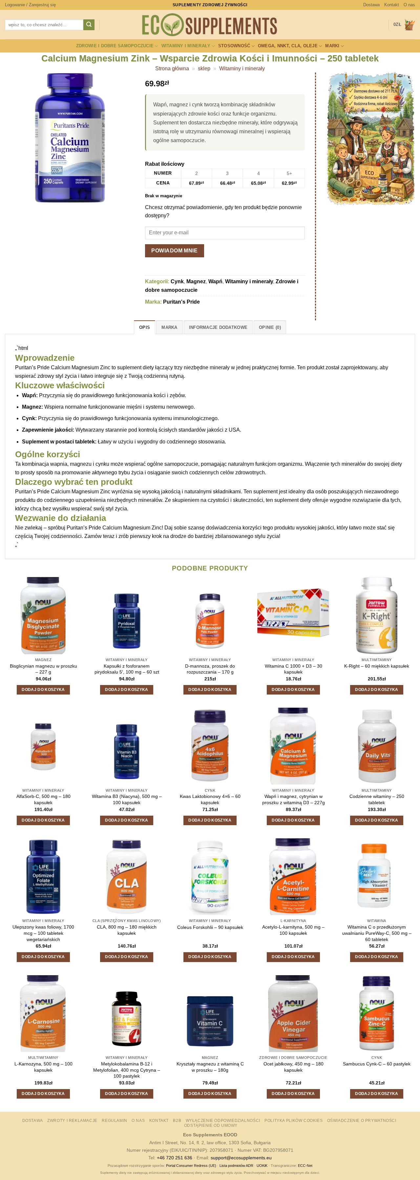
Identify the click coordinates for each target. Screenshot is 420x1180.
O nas (409, 4)
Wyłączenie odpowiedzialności (223, 1120)
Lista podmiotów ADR (236, 1166)
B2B (177, 1120)
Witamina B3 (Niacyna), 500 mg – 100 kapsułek (127, 799)
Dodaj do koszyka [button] (43, 690)
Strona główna (172, 68)
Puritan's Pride (181, 302)
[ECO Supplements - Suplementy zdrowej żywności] (210, 25)
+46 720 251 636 (174, 1157)
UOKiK (262, 1166)
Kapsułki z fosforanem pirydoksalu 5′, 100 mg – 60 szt (126, 669)
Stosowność (234, 45)
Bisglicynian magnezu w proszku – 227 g (43, 669)
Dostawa (371, 4)
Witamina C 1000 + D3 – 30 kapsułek (293, 669)
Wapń (215, 281)
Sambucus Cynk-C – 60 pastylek (376, 1063)
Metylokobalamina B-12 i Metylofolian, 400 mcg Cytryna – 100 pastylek (126, 1070)
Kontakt (391, 4)
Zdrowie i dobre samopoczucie (115, 45)
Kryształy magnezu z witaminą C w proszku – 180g (210, 1067)
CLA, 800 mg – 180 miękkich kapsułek (127, 930)
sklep (204, 68)
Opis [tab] (144, 327)
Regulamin (114, 1120)
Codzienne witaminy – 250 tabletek (376, 799)
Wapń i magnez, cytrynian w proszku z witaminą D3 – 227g (293, 799)
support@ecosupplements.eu (241, 1157)
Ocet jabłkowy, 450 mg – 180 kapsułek (293, 1067)
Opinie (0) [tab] (270, 327)
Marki (332, 45)
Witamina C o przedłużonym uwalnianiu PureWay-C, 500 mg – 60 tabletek (376, 933)
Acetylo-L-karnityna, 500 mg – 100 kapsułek (293, 930)
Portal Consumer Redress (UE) (191, 1166)
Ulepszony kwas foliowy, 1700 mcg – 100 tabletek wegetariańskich (43, 933)
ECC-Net (305, 1166)
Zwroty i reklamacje (72, 1120)
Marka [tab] (169, 327)
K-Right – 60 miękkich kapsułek (376, 666)
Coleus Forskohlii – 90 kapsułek (210, 927)
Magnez (196, 281)
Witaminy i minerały (186, 45)
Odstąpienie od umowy (211, 1125)
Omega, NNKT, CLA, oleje (288, 45)
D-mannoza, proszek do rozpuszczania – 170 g (210, 669)
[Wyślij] (88, 25)
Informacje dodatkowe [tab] (218, 327)
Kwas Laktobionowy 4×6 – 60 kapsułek (210, 799)
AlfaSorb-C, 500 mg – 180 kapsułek (43, 799)
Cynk (177, 281)
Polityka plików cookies (293, 1120)
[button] (30, 5)
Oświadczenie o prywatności (361, 1120)
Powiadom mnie (174, 250)
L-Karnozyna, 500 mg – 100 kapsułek (43, 1067)
